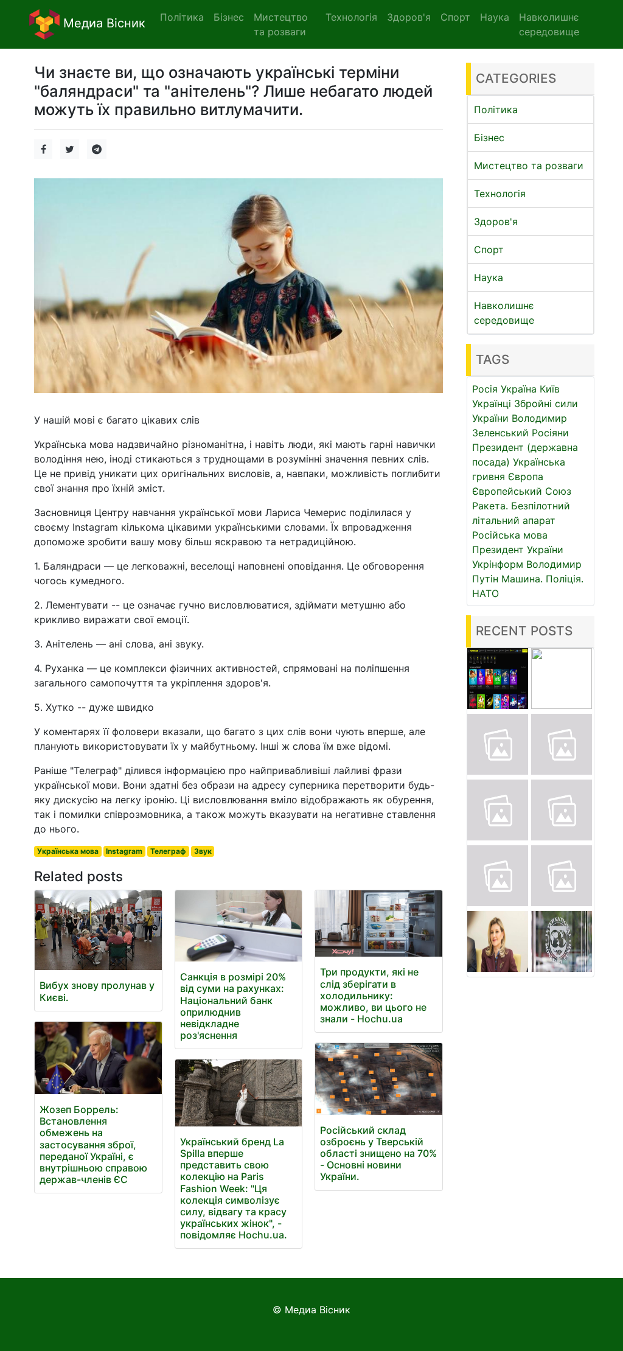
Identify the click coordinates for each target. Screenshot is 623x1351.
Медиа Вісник (102, 23)
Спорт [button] (455, 17)
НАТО (485, 593)
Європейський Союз (521, 491)
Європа (525, 476)
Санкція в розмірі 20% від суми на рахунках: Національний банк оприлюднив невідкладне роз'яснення (233, 1006)
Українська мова (68, 851)
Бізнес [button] (229, 17)
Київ (550, 389)
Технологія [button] (351, 17)
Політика (496, 109)
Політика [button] (182, 17)
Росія (485, 389)
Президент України (517, 549)
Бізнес (489, 137)
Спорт (489, 249)
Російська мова (510, 535)
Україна (519, 389)
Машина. (522, 579)
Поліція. (564, 579)
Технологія (500, 193)
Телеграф (168, 851)
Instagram (124, 851)
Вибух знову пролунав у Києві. (97, 991)
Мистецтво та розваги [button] (281, 24)
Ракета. (490, 506)
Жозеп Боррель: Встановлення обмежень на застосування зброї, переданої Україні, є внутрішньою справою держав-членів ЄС (93, 1144)
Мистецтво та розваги (528, 165)
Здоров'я (496, 221)
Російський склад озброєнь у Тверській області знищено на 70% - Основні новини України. (378, 1153)
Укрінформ (497, 564)
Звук (203, 851)
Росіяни (550, 433)
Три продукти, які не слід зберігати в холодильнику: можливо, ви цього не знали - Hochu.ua (373, 995)
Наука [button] (494, 17)
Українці (491, 403)
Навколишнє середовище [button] (549, 24)
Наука (488, 277)
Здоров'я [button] (409, 17)
